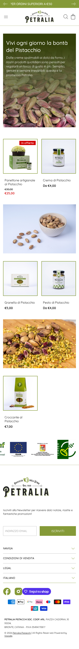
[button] (73, 17)
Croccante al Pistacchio (13, 419)
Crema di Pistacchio (57, 180)
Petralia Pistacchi (22, 632)
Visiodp (8, 635)
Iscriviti (57, 531)
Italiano (9, 578)
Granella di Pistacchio (20, 302)
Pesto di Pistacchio (56, 302)
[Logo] (39, 16)
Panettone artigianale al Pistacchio (20, 182)
